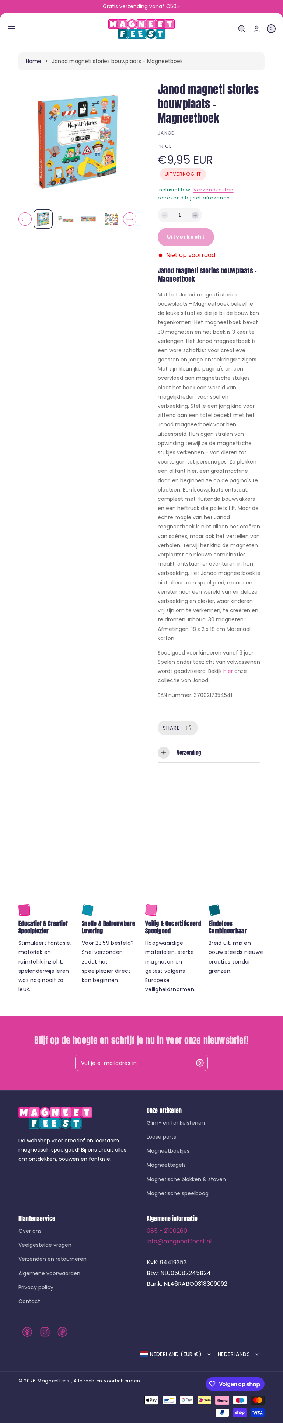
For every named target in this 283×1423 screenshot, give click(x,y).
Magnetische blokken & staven (186, 1179)
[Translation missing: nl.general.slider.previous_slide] (25, 219)
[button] (11, 28)
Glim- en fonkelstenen (176, 1123)
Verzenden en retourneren (52, 1259)
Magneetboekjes (168, 1151)
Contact (29, 1301)
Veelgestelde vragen (44, 1245)
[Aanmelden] (200, 1063)
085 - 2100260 (167, 1230)
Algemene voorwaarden (49, 1273)
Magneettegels (166, 1165)
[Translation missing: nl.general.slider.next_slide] (129, 219)
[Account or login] (256, 29)
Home (33, 61)
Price (165, 146)
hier (228, 671)
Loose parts (161, 1137)
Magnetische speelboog (178, 1193)
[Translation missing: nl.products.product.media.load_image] (43, 219)
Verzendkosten (213, 189)
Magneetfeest (54, 1381)
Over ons (30, 1231)
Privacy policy (35, 1287)
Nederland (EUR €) (176, 1354)
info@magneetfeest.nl (179, 1241)
